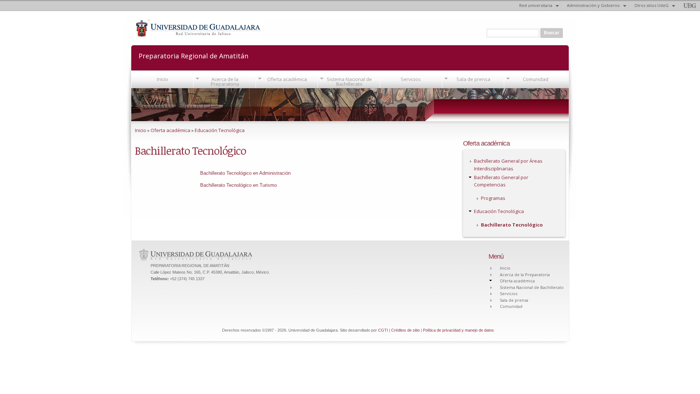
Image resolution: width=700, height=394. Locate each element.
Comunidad (535, 79)
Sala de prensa (473, 79)
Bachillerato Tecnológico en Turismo (238, 185)
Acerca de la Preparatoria (225, 81)
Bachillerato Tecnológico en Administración (245, 173)
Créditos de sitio (405, 330)
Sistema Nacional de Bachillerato (349, 81)
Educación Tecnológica (220, 130)
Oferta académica (287, 79)
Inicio (162, 79)
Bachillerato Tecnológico (512, 224)
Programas (493, 198)
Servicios (411, 79)
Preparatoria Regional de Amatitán (193, 55)
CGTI (383, 330)
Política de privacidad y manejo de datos (458, 330)
